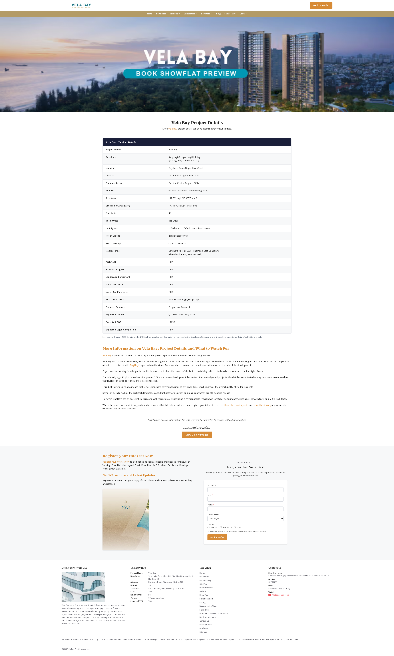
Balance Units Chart (208, 606)
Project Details (206, 587)
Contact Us (204, 621)
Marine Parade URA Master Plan (213, 613)
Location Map (205, 580)
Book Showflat (321, 5)
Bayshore (205, 14)
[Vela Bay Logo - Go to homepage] (82, 6)
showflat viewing (262, 405)
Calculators (189, 14)
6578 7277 (272, 582)
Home (149, 14)
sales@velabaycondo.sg (279, 588)
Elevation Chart (206, 598)
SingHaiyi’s (135, 365)
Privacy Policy (205, 624)
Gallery (202, 591)
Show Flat (229, 14)
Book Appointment (207, 617)
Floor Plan (203, 595)
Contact (243, 14)
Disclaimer (204, 628)
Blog (218, 14)
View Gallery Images (197, 434)
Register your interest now (116, 461)
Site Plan (203, 584)
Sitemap (203, 632)
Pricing (202, 602)
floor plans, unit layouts (236, 405)
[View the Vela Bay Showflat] (197, 64)
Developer (161, 14)
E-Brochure (204, 610)
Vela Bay (174, 14)
